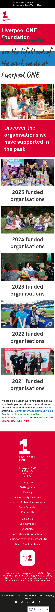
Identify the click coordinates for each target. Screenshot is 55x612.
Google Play (35, 575)
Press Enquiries (27, 507)
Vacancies (28, 529)
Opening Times (27, 482)
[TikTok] (33, 602)
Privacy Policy (7, 596)
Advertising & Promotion (27, 534)
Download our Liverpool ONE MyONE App (27, 573)
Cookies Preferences (34, 596)
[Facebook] (16, 602)
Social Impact (27, 524)
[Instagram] (22, 602)
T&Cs (19, 596)
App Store (19, 575)
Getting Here (27, 487)
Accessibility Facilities (27, 497)
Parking (27, 492)
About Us (27, 519)
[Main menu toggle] (51, 16)
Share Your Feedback (27, 544)
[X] (27, 602)
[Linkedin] (39, 602)
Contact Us (27, 512)
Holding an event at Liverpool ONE (28, 539)
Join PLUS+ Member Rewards (27, 502)
